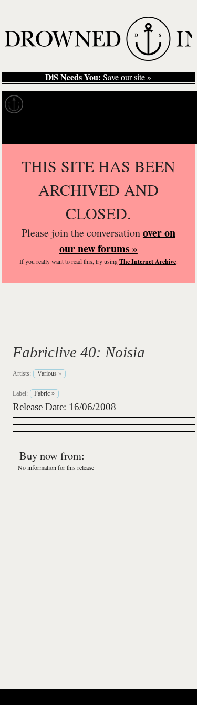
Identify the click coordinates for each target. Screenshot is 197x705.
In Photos (154, 104)
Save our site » (98, 77)
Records (52, 104)
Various (47, 327)
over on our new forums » (117, 240)
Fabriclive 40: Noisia (79, 352)
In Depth (101, 104)
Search (174, 130)
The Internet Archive (147, 261)
